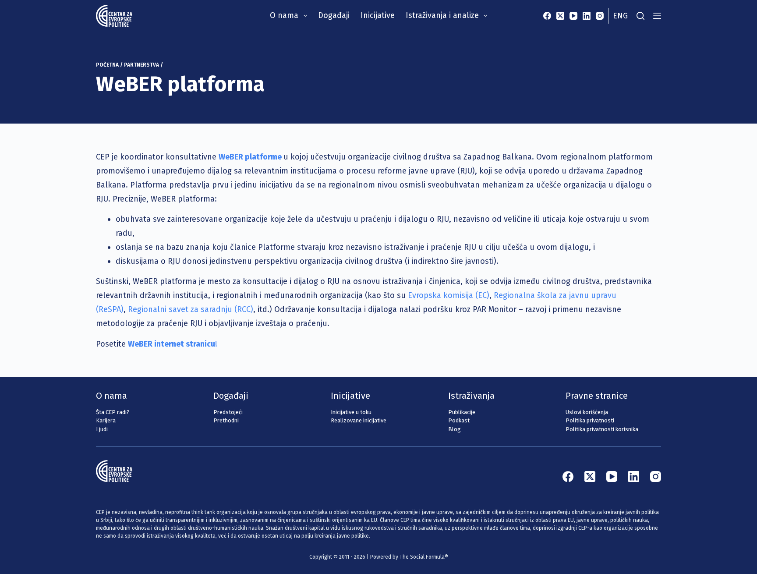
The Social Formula (422, 557)
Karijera (106, 420)
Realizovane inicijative (358, 420)
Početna (107, 65)
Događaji (334, 15)
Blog (454, 429)
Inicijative (378, 15)
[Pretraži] (640, 16)
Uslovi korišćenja (587, 412)
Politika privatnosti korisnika (602, 429)
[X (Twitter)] (560, 16)
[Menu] (657, 16)
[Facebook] (547, 16)
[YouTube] (573, 16)
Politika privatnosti (590, 420)
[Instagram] (600, 16)
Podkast (459, 420)
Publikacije (461, 412)
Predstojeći (228, 412)
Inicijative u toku (351, 412)
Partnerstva (141, 65)
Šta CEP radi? (113, 412)
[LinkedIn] (587, 16)
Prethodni (226, 420)
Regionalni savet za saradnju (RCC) (190, 309)
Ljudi (102, 429)
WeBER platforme (250, 157)
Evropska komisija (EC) (448, 295)
